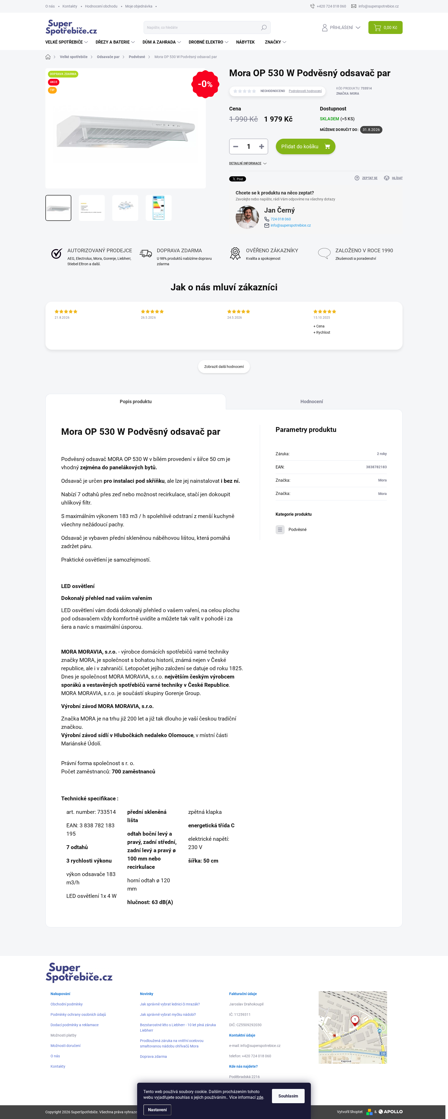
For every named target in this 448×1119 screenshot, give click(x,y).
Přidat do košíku (299, 146)
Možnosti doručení (65, 1046)
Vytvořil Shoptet (350, 1112)
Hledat (263, 27)
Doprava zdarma (153, 1056)
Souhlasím (288, 1096)
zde (260, 1097)
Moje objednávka (138, 6)
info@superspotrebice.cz (291, 225)
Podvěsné (297, 529)
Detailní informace (245, 163)
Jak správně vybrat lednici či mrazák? (170, 1004)
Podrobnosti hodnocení (305, 91)
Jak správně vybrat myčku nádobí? (168, 1014)
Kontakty (69, 6)
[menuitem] (67, 42)
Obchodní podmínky (67, 1004)
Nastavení (157, 1109)
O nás (50, 6)
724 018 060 (281, 219)
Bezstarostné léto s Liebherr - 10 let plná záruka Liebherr (178, 1027)
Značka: (347, 93)
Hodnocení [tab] (311, 401)
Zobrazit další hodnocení (224, 367)
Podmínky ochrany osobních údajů (78, 1014)
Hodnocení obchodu (101, 6)
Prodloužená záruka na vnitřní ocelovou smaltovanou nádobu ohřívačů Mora (172, 1043)
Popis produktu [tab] (136, 401)
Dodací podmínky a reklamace (75, 1025)
